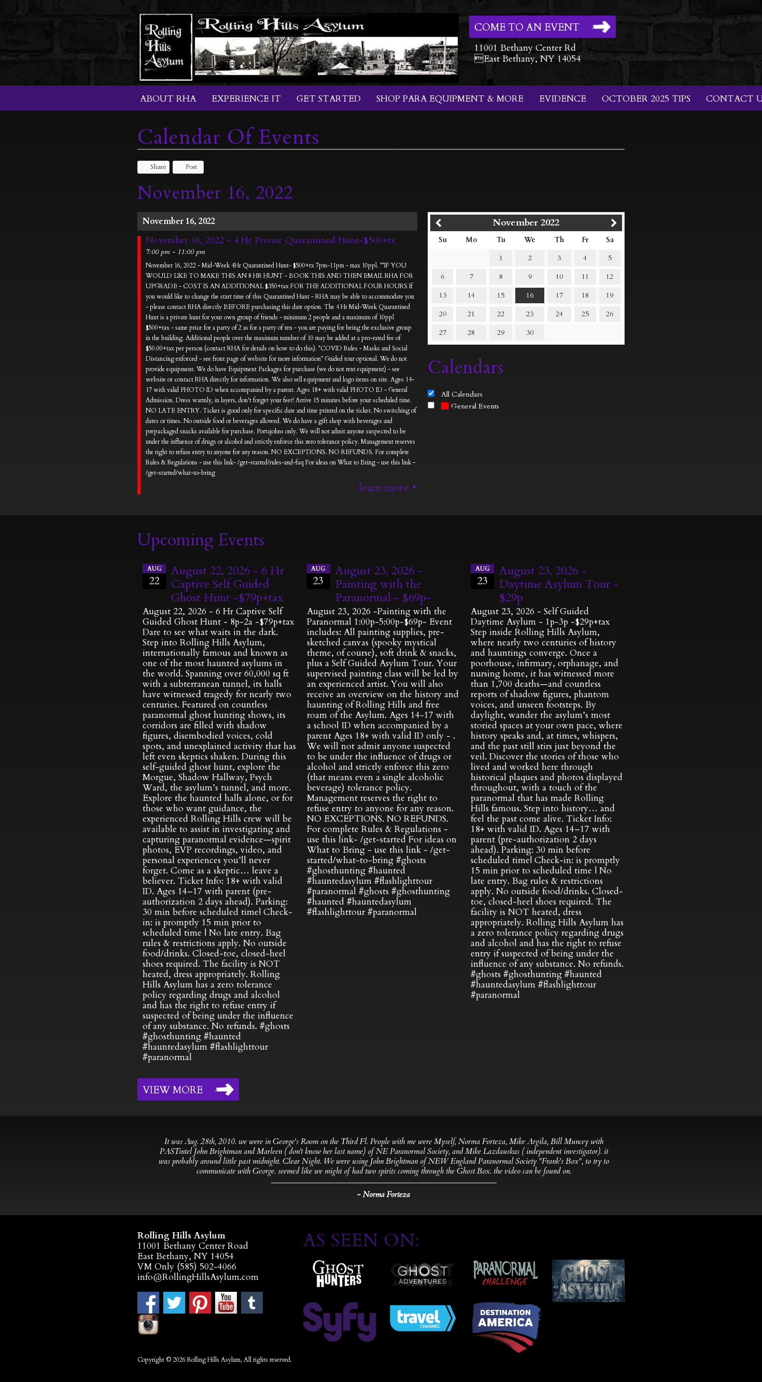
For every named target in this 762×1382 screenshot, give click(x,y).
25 (585, 314)
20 (442, 314)
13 (442, 295)
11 (585, 276)
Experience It (246, 99)
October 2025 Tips (646, 99)
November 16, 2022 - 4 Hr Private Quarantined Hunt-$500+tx (271, 240)
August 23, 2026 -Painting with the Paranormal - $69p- (383, 584)
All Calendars (462, 394)
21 (471, 314)
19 (609, 295)
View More (173, 1090)
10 (559, 276)
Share (158, 167)
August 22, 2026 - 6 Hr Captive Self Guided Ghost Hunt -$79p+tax (227, 584)
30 (529, 332)
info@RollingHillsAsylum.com (198, 1277)
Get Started (329, 99)
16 (529, 295)
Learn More (384, 488)
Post (191, 167)
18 (585, 295)
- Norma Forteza (383, 1194)
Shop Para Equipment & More (450, 99)
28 (471, 332)
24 (559, 314)
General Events (475, 406)
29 (500, 332)
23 (529, 314)
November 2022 (526, 222)
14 (471, 295)
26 (609, 314)
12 (609, 276)
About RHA (168, 99)
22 (500, 314)
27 (442, 332)
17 (559, 295)
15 (500, 295)
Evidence (562, 99)
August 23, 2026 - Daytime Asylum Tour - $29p (558, 584)
